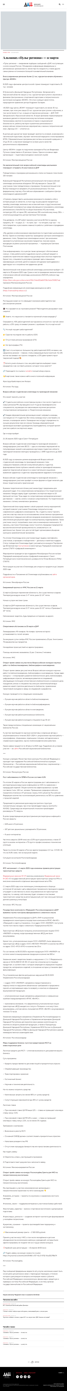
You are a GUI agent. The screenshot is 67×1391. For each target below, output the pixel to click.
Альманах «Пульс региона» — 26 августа (15, 1332)
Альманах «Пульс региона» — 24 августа (15, 1344)
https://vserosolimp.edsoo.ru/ (14, 291)
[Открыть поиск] (59, 4)
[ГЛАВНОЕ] (29, 1376)
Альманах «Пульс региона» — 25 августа (15, 1338)
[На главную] (33, 4)
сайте (16, 749)
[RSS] (17, 1376)
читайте (28, 371)
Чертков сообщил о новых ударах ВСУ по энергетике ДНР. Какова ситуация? (26, 1317)
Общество (6, 52)
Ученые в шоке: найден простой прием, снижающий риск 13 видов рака (25, 1311)
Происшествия (6, 1315)
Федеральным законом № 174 (14, 876)
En (63, 4)
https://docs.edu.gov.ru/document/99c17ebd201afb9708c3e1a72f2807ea (31, 280)
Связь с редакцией (29, 1372)
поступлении (23, 546)
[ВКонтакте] (21, 1376)
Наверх (61, 1372)
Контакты (19, 1372)
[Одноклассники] (25, 1376)
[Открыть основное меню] (3, 4)
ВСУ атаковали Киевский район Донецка (15, 1305)
